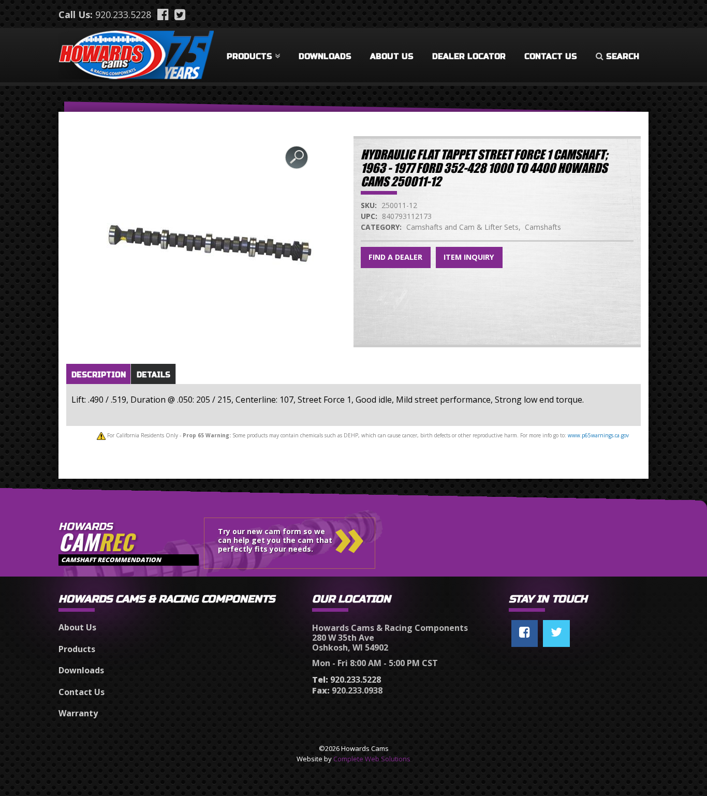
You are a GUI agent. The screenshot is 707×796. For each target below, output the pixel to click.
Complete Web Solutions (371, 758)
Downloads (325, 56)
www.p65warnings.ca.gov (598, 435)
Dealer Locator (469, 56)
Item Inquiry (469, 257)
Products (249, 56)
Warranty (78, 713)
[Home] (136, 52)
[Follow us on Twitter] (556, 633)
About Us (392, 56)
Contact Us (550, 56)
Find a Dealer (395, 257)
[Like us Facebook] (524, 633)
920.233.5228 (123, 14)
